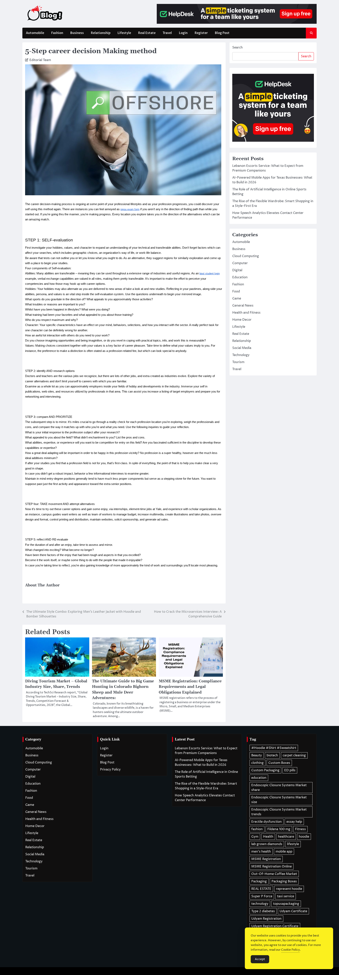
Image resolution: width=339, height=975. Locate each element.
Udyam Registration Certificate (274, 926)
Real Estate (147, 33)
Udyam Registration (266, 919)
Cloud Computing (245, 256)
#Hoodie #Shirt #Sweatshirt (273, 748)
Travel (167, 33)
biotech (272, 755)
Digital (237, 270)
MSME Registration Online (271, 866)
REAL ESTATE (261, 889)
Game (236, 298)
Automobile (35, 33)
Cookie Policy (290, 950)
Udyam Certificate (293, 911)
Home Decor (242, 319)
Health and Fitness (246, 312)
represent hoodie (289, 889)
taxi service (285, 896)
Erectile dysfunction (266, 822)
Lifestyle (124, 33)
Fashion (57, 33)
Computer (240, 263)
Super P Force (261, 896)
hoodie (304, 836)
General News (242, 305)
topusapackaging (286, 904)
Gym (254, 836)
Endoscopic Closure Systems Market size (279, 799)
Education (240, 277)
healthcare (286, 836)
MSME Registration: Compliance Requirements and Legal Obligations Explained (190, 687)
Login (183, 33)
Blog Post (222, 33)
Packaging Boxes (284, 881)
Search (237, 47)
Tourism (238, 362)
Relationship (100, 33)
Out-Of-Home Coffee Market (274, 874)
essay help (294, 822)
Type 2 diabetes (263, 911)
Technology (241, 355)
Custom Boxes (279, 763)
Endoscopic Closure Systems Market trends (279, 811)
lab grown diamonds (266, 844)
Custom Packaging (265, 770)
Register (201, 33)
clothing (257, 763)
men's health (261, 851)
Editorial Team (40, 60)
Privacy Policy (110, 769)
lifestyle (293, 844)
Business (77, 33)
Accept (260, 959)
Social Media (241, 348)
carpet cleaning (294, 755)
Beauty (256, 755)
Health (268, 836)
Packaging (259, 881)
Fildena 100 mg (278, 829)
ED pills (289, 770)
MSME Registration (266, 859)
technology (259, 904)
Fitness (300, 829)
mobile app (284, 851)
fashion (257, 829)
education (258, 778)
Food (236, 291)
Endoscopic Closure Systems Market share (279, 787)
